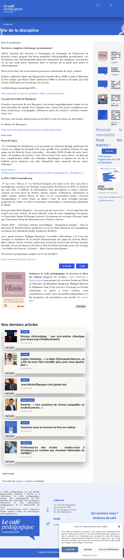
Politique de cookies (89, 555)
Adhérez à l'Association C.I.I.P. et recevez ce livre (115, 55)
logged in (20, 481)
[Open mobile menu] (98, 5)
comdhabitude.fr (106, 200)
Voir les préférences (109, 549)
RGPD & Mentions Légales (54, 552)
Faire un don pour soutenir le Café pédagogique (115, 84)
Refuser (88, 549)
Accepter (69, 549)
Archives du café (104, 518)
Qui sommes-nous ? (104, 513)
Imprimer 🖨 (67, 266)
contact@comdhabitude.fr (110, 197)
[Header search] (111, 5)
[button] (119, 526)
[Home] (14, 16)
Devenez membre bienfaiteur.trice (115, 69)
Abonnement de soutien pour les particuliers (115, 97)
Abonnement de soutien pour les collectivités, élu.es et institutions (115, 115)
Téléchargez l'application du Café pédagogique (109, 159)
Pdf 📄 (82, 266)
